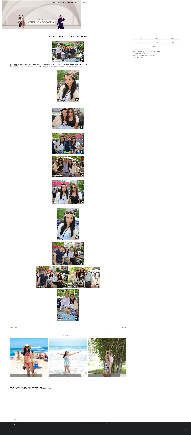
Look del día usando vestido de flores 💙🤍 (140, 53)
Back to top (187, 429)
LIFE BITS (80, 2)
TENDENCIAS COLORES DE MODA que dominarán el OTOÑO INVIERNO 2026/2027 (146, 51)
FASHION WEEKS (74, 2)
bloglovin (172, 42)
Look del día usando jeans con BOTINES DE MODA (141, 49)
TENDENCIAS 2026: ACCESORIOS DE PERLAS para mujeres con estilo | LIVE (145, 55)
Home (54, 2)
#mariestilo (68, 34)
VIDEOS (63, 2)
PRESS (15, 419)
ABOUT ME (59, 2)
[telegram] (12, 327)
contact (85, 2)
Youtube (141, 38)
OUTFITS (68, 2)
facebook (141, 42)
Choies (70, 103)
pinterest (156, 38)
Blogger (106, 423)
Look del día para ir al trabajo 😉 (138, 57)
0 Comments (124, 327)
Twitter (157, 42)
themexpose (95, 427)
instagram (172, 38)
